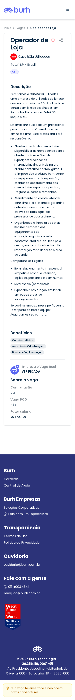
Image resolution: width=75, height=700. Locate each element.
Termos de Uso (15, 536)
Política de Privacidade (22, 542)
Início (7, 28)
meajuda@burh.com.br (22, 593)
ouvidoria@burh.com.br (22, 564)
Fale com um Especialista (28, 514)
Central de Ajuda (17, 485)
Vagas (20, 28)
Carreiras (11, 479)
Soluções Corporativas (21, 507)
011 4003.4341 (18, 586)
